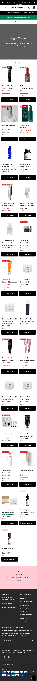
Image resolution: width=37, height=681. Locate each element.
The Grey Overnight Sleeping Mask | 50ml (27, 204)
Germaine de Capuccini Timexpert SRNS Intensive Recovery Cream (27, 242)
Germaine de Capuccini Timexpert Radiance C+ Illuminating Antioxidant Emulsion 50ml (9, 281)
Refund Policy (24, 605)
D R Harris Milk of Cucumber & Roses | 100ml (9, 242)
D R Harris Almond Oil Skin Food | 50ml (9, 398)
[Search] (6, 8)
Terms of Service (25, 622)
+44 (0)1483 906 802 (8, 603)
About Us (23, 598)
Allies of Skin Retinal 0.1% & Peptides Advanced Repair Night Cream (9, 87)
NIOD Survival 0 (7, 548)
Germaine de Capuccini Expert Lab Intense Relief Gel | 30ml (9, 472)
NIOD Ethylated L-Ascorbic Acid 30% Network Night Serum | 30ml (27, 511)
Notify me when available (28, 523)
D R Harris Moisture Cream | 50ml (26, 281)
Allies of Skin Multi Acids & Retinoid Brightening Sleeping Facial (9, 204)
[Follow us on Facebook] (4, 657)
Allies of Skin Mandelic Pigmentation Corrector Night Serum (25, 126)
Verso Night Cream (8, 125)
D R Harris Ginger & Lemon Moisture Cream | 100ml (8, 511)
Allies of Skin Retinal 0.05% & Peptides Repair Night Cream (9, 359)
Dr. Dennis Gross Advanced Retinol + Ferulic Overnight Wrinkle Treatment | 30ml (26, 87)
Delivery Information (26, 601)
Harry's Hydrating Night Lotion (8, 165)
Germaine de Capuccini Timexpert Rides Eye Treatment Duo (27, 359)
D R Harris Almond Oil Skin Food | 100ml (9, 320)
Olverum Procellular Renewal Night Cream (27, 320)
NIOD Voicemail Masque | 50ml (25, 165)
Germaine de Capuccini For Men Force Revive (26, 435)
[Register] (32, 640)
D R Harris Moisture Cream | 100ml (26, 398)
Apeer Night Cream (26, 470)
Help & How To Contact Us (25, 610)
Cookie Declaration (26, 614)
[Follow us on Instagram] (9, 657)
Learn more (19, 4)
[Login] (29, 8)
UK (13, 664)
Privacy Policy (24, 618)
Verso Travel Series (8, 434)
